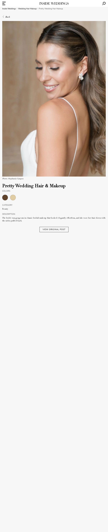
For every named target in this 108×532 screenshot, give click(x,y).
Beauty (5, 209)
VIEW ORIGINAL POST (54, 229)
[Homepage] (54, 3)
